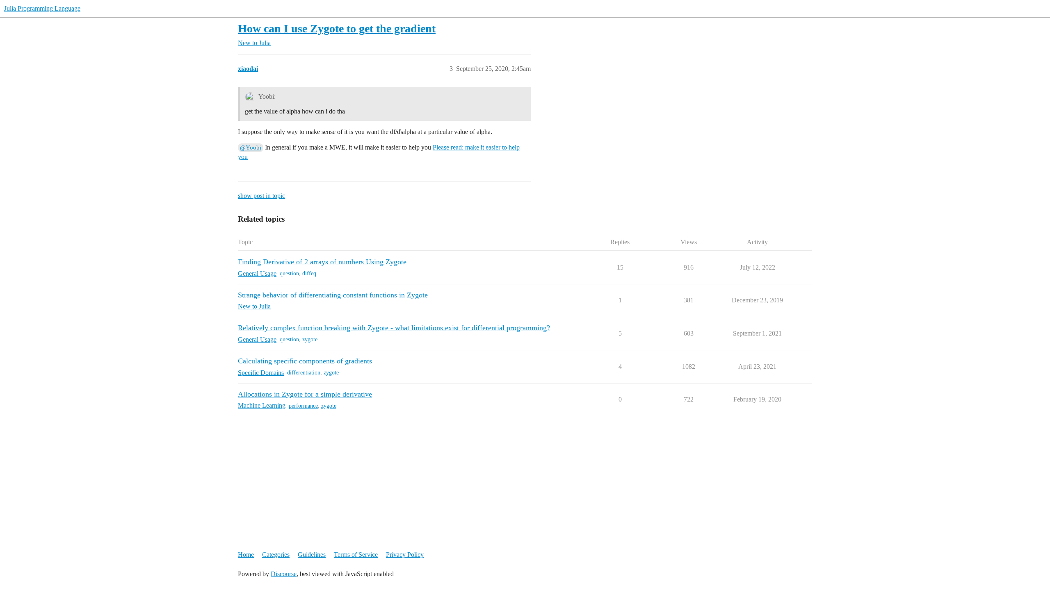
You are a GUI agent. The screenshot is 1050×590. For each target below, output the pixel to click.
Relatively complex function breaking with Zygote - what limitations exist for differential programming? (394, 328)
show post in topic (261, 195)
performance (303, 406)
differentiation (303, 373)
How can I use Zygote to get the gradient (337, 28)
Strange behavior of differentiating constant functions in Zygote (333, 295)
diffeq (309, 273)
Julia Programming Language (42, 8)
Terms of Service (356, 554)
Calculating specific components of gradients (305, 361)
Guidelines (312, 554)
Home (246, 554)
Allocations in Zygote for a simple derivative (305, 394)
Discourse (284, 573)
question (289, 273)
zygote (309, 339)
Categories (276, 554)
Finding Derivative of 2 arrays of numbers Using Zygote (322, 262)
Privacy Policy (405, 554)
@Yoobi (250, 147)
